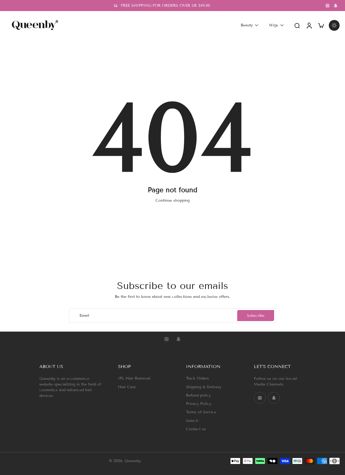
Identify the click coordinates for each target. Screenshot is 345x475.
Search (192, 420)
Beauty (247, 25)
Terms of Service (201, 412)
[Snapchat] (336, 5)
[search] (297, 25)
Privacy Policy (198, 403)
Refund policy (198, 395)
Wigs (273, 25)
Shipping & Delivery (203, 387)
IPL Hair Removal (134, 378)
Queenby (133, 461)
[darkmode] (334, 25)
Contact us (196, 429)
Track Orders (197, 378)
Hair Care (127, 387)
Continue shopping (172, 200)
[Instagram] (327, 5)
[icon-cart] (321, 25)
